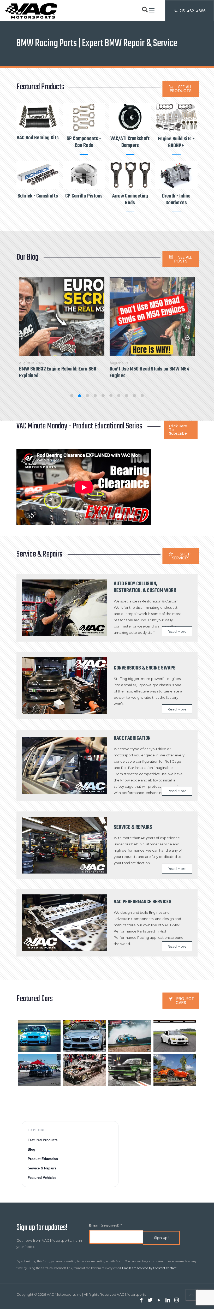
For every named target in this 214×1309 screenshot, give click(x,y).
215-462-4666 (192, 11)
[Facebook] (141, 1300)
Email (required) (105, 1225)
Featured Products (42, 1140)
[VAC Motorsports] (31, 10)
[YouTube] (159, 1300)
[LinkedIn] (167, 1300)
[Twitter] (150, 1300)
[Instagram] (176, 1300)
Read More (177, 631)
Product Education (43, 1159)
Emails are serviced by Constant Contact (149, 1268)
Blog (31, 1149)
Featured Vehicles (42, 1178)
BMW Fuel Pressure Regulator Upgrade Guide (57, 372)
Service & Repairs (42, 1168)
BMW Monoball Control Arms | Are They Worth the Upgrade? (148, 372)
